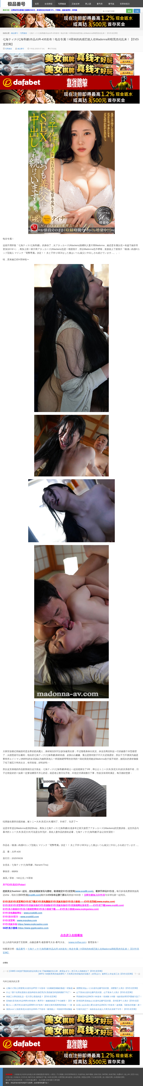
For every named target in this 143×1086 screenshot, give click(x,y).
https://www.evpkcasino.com (33, 924)
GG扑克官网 (52, 1077)
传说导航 (77, 1077)
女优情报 (48, 3)
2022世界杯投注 (71, 1074)
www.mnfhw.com (77, 942)
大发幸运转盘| (27, 1074)
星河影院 (45, 1074)
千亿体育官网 (96, 1077)
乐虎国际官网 (119, 1077)
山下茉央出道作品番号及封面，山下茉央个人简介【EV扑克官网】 (105, 992)
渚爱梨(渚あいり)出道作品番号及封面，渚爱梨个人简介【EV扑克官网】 (107, 988)
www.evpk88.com (33, 912)
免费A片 (120, 1074)
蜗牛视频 (89, 1074)
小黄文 (52, 1074)
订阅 (137, 11)
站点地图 (42, 1080)
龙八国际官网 (108, 1077)
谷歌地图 (49, 1080)
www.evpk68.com (29, 916)
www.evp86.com (84, 891)
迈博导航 (61, 1077)
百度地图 (56, 1080)
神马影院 (69, 1077)
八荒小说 (9, 1077)
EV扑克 (24, 1077)
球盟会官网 (86, 1077)
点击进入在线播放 (71, 935)
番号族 (111, 3)
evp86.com (34, 894)
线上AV (127, 1074)
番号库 (100, 3)
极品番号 (16, 3)
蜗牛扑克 (31, 1077)
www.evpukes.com (27, 920)
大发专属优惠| (37, 1074)
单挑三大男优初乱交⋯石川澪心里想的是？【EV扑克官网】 (32, 996)
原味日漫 (97, 1074)
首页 (37, 3)
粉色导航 (112, 1074)
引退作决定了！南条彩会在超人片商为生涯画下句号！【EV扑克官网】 (106, 1009)
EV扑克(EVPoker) (16, 884)
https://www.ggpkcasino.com (33, 927)
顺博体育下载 (41, 1077)
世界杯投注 (125, 3)
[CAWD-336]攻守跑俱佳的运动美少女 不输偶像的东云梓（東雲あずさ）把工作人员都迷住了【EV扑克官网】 (56, 971)
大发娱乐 (17, 1077)
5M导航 (105, 1074)
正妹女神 (75, 3)
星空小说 (134, 1074)
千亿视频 (60, 1074)
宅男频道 (62, 3)
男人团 (88, 3)
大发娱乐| (18, 1074)
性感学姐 (81, 1074)
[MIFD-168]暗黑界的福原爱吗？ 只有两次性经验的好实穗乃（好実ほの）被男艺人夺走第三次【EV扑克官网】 (86, 973)
